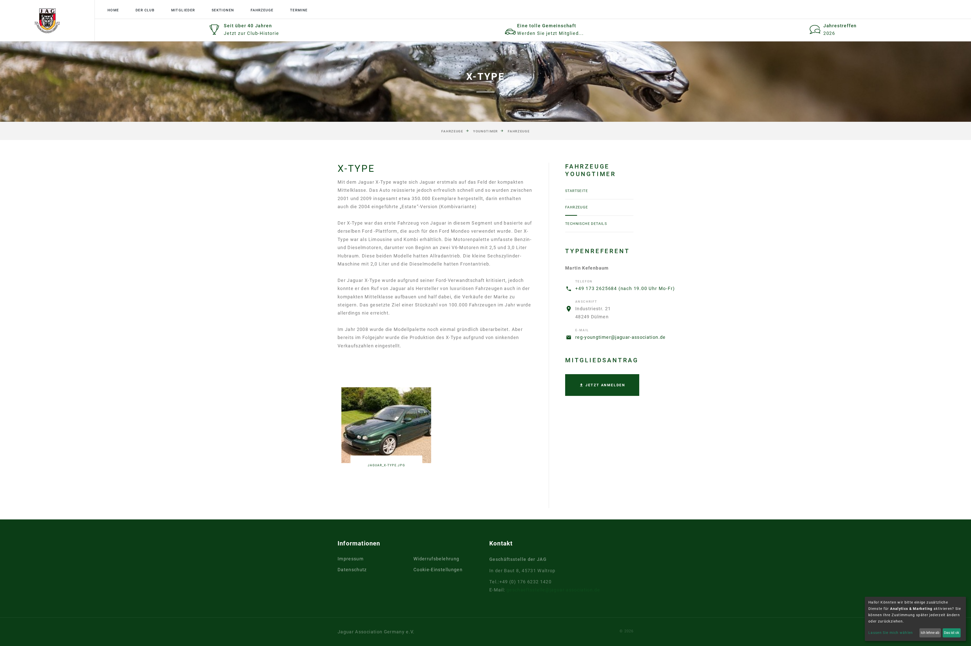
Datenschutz (352, 569)
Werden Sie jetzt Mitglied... (550, 33)
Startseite (576, 191)
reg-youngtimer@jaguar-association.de (620, 337)
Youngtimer (485, 131)
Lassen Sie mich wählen (890, 633)
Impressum (351, 558)
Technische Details (586, 224)
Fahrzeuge (262, 10)
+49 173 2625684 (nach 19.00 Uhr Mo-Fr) (625, 288)
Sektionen (223, 10)
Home (113, 10)
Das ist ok (951, 633)
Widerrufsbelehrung (436, 558)
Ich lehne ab (930, 633)
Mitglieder (183, 10)
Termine (299, 10)
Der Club (145, 10)
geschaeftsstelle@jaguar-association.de (553, 589)
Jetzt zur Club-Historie (251, 33)
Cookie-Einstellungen (437, 569)
